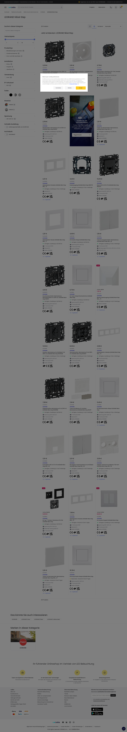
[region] (64, 82)
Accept (80, 88)
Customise (58, 88)
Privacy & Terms (73, 84)
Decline (69, 88)
